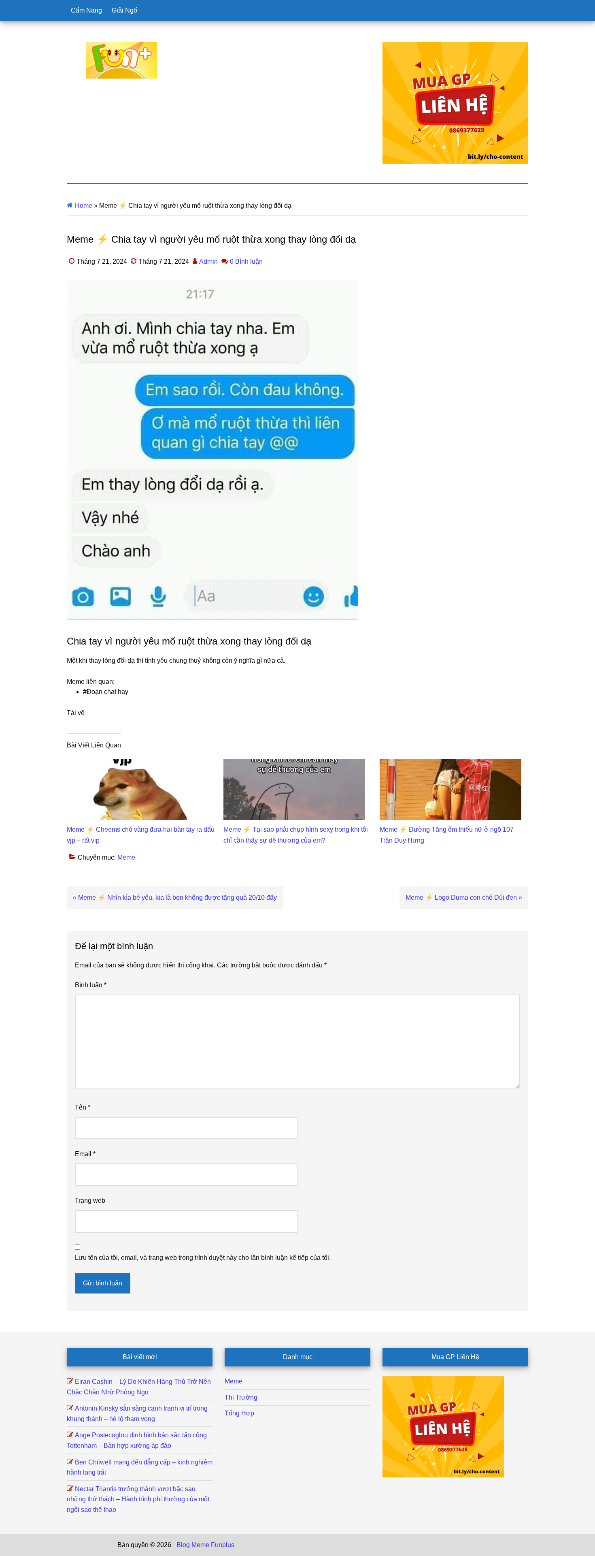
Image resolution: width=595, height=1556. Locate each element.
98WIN (445, 1544)
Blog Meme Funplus (121, 60)
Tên (82, 1107)
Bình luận (90, 985)
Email (85, 1153)
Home (83, 205)
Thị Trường (241, 1397)
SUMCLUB (375, 1544)
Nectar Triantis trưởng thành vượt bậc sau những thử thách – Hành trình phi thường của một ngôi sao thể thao (138, 1499)
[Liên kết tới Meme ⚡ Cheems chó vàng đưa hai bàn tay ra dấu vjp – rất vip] (137, 764)
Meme (126, 857)
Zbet (242, 1544)
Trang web (90, 1200)
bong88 (467, 1544)
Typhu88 (406, 1544)
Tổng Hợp (239, 1413)
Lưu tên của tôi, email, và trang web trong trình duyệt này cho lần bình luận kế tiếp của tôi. (203, 1257)
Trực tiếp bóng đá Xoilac (286, 1544)
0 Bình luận (246, 261)
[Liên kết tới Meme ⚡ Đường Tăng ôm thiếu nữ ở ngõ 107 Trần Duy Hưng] (450, 764)
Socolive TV (340, 1544)
